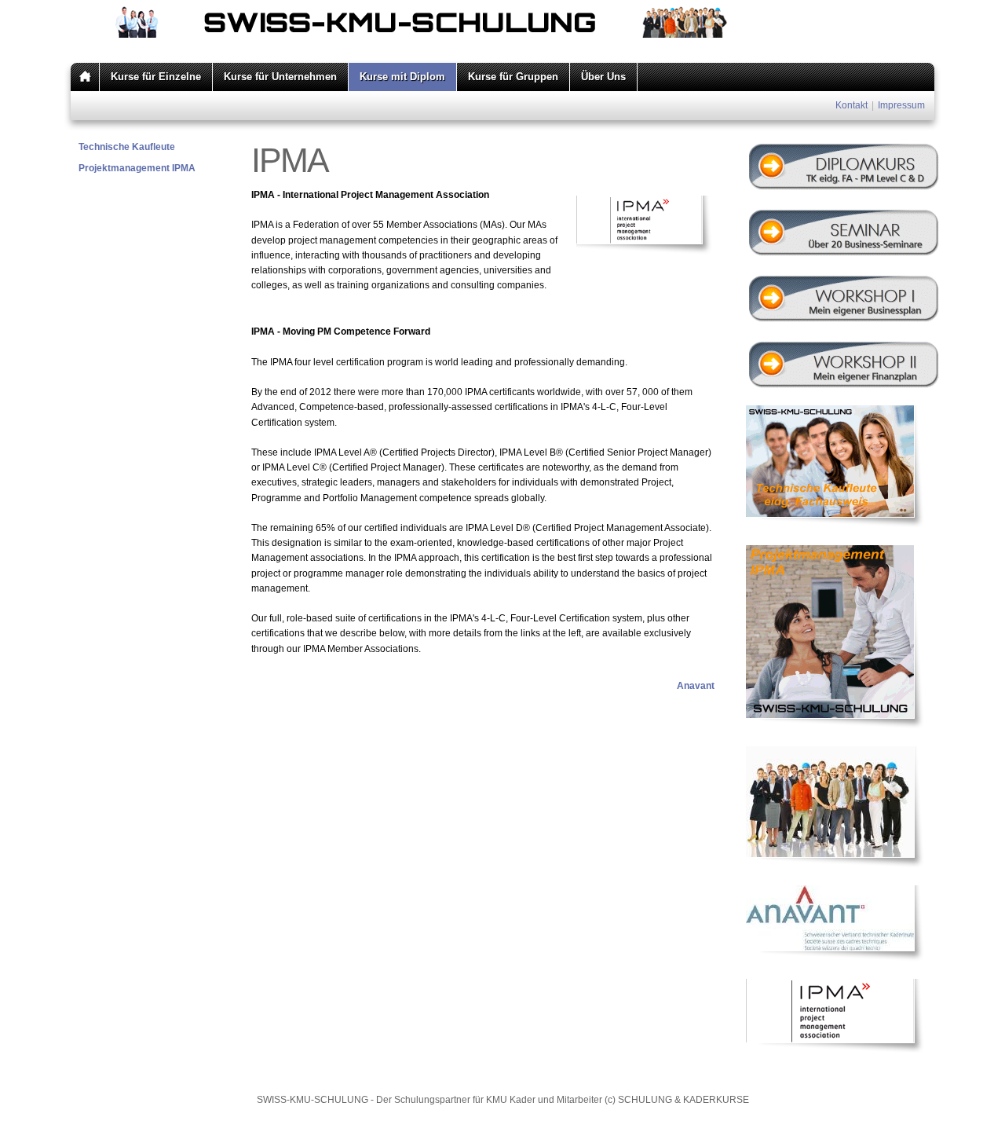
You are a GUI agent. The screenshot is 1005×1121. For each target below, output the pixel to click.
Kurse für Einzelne (156, 76)
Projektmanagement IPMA (137, 168)
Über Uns (603, 76)
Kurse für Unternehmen (280, 76)
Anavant (695, 685)
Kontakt (851, 105)
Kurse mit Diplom (402, 76)
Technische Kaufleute (127, 146)
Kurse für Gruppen (513, 76)
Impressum (901, 105)
